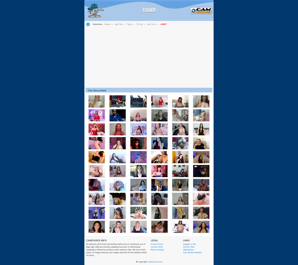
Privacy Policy (157, 244)
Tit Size (140, 24)
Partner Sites (189, 247)
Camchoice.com (155, 262)
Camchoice (98, 24)
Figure (130, 24)
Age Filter (119, 24)
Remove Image (157, 249)
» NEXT (163, 24)
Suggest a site (189, 244)
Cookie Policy (157, 247)
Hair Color (152, 24)
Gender (107, 24)
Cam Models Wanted (192, 252)
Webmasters (188, 249)
